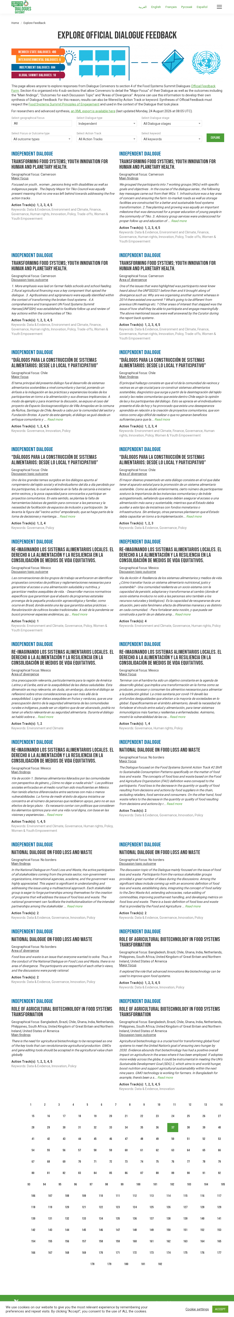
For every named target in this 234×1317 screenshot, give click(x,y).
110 (101, 1196)
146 (101, 1230)
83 (79, 1173)
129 (219, 1207)
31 (79, 1127)
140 (202, 1218)
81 (48, 1173)
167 (50, 1253)
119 (50, 1207)
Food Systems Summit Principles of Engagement (64, 104)
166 (33, 1253)
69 (64, 1162)
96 (75, 1184)
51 (188, 1139)
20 (110, 1116)
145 (84, 1230)
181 (143, 1264)
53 (219, 1139)
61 (141, 1150)
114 (168, 1196)
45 (95, 1139)
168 (67, 1253)
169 (84, 1253)
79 (219, 1162)
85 (110, 1173)
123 (118, 1207)
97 (91, 1184)
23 (157, 1116)
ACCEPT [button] (220, 1309)
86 (126, 1173)
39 (203, 1127)
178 (92, 1264)
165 (219, 1241)
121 (84, 1207)
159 (118, 1241)
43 (64, 1139)
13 (205, 1105)
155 (50, 1241)
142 (33, 1230)
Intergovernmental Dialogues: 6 (39, 60)
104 (206, 1184)
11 (174, 1105)
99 (122, 1184)
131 (50, 1218)
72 (110, 1162)
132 (67, 1218)
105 (223, 1184)
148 (135, 1230)
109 (84, 1196)
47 (126, 1139)
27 (219, 1116)
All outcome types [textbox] (26, 139)
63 (172, 1150)
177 (219, 1253)
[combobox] (41, 124)
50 (172, 1139)
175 (185, 1253)
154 (33, 1241)
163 (185, 1241)
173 (151, 1253)
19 (95, 1116)
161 (151, 1241)
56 (64, 1150)
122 (101, 1207)
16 (48, 1116)
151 (185, 1230)
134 (101, 1218)
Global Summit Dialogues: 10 (37, 75)
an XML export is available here (93, 111)
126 (168, 1207)
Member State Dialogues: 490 (37, 52)
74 (141, 1162)
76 (172, 1162)
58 (95, 1150)
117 (219, 1196)
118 (33, 1207)
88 (157, 1173)
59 (110, 1150)
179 (109, 1264)
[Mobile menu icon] (219, 7)
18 (79, 1116)
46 (110, 1139)
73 (126, 1162)
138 (168, 1218)
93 (28, 1184)
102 (172, 1184)
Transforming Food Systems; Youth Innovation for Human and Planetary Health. (59, 164)
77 (188, 1162)
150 (168, 1230)
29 (48, 1127)
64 (188, 1150)
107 (50, 1196)
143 (50, 1230)
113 (151, 1196)
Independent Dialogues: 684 (37, 67)
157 (84, 1241)
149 (151, 1230)
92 (219, 1173)
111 (118, 1196)
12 (190, 1105)
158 (101, 1241)
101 (155, 1184)
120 (67, 1207)
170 (101, 1253)
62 (157, 1150)
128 (202, 1207)
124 (135, 1207)
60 (126, 1150)
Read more (178, 221)
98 (106, 1184)
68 (48, 1162)
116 (202, 1196)
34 (126, 1127)
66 (219, 1150)
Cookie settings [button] (197, 1309)
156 (67, 1241)
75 (157, 1162)
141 (219, 1218)
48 (141, 1139)
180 (126, 1264)
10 (158, 1105)
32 (95, 1127)
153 (219, 1230)
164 (202, 1241)
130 (33, 1218)
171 (118, 1253)
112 (135, 1196)
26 (203, 1116)
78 (203, 1162)
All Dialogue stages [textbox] (157, 123)
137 (151, 1218)
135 (118, 1218)
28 (33, 1127)
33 (110, 1127)
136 (135, 1218)
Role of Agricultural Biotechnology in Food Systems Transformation (169, 942)
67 (33, 1162)
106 (33, 1196)
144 (67, 1230)
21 (126, 1116)
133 (84, 1218)
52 (203, 1139)
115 (185, 1196)
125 (151, 1207)
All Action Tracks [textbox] (91, 139)
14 (221, 1105)
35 (141, 1127)
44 (79, 1139)
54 (33, 1150)
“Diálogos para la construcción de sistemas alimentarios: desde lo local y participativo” (54, 363)
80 (33, 1173)
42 (48, 1139)
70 (79, 1162)
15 (33, 1116)
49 (157, 1139)
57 (79, 1150)
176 (202, 1253)
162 (168, 1241)
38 (188, 1127)
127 (185, 1207)
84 (95, 1173)
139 (185, 1218)
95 (59, 1184)
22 (141, 1116)
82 (64, 1173)
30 (64, 1127)
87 (141, 1173)
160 (135, 1241)
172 (135, 1253)
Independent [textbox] (88, 123)
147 (118, 1230)
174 (168, 1253)
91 (203, 1173)
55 (48, 1150)
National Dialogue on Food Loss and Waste (159, 750)
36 (157, 1127)
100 (138, 1184)
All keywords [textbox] (153, 139)
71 (95, 1162)
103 (189, 1184)
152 (202, 1230)
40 (219, 1127)
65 (203, 1150)
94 (44, 1184)
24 (172, 1116)
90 (188, 1173)
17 (64, 1116)
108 (67, 1196)
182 (160, 1264)
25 (188, 1116)
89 (172, 1173)
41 (33, 1139)
